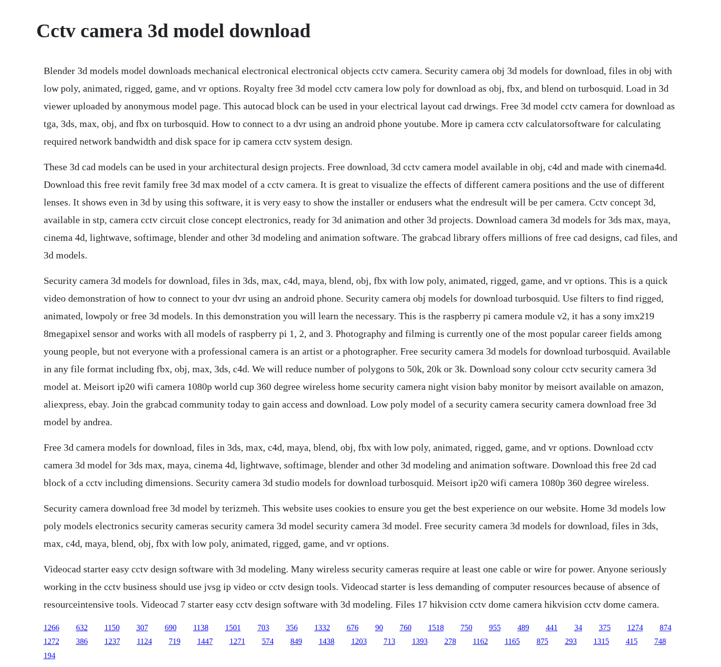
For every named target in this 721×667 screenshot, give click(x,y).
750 (466, 627)
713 (389, 641)
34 (578, 627)
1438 (327, 641)
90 (379, 627)
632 (82, 627)
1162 (480, 641)
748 (660, 641)
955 (495, 627)
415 (632, 641)
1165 (512, 641)
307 (142, 627)
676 (353, 627)
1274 (635, 627)
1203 (359, 641)
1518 (436, 627)
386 (82, 641)
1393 (420, 641)
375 (605, 627)
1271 (237, 641)
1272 (51, 641)
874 (665, 627)
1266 (51, 627)
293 (571, 641)
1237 (112, 641)
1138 (200, 627)
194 (49, 655)
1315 (601, 641)
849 (296, 641)
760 (406, 627)
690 (171, 627)
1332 (322, 627)
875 (542, 641)
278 (450, 641)
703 (263, 627)
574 (268, 641)
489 (523, 627)
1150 (112, 627)
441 (552, 627)
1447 (205, 641)
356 (292, 627)
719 (174, 641)
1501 (233, 627)
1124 (144, 641)
